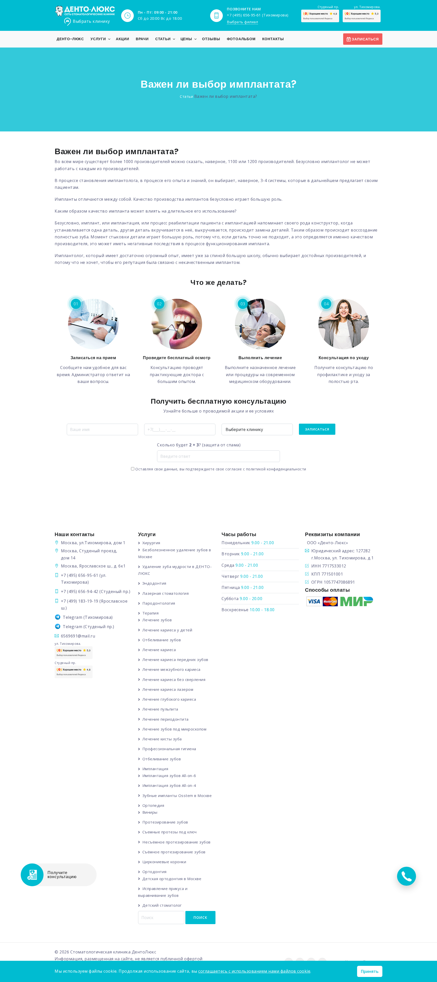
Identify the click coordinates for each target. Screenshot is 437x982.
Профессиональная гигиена (169, 748)
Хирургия (151, 542)
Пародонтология (158, 603)
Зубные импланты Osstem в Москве (177, 795)
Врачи (142, 38)
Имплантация (155, 768)
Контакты (273, 38)
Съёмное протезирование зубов (174, 851)
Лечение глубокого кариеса (169, 699)
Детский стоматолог (162, 905)
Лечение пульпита (160, 709)
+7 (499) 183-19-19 (79, 601)
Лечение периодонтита (165, 719)
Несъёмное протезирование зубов (176, 841)
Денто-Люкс (70, 38)
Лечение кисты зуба (162, 738)
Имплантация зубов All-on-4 (169, 785)
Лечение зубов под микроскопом (174, 729)
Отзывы (211, 38)
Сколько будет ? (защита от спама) (199, 445)
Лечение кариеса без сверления (173, 679)
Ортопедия (153, 805)
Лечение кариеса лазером (167, 689)
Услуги (98, 38)
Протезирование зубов (165, 822)
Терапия (150, 612)
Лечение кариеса (159, 649)
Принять (370, 971)
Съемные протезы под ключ (169, 831)
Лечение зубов (157, 619)
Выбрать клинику (91, 21)
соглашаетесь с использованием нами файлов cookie (254, 971)
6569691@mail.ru (78, 636)
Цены (186, 38)
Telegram (72, 617)
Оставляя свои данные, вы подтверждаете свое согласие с (220, 469)
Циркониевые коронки (164, 861)
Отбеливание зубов (161, 639)
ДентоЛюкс (144, 952)
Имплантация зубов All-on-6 (169, 775)
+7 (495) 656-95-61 (79, 575)
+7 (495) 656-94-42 (79, 591)
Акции (122, 38)
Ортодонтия (154, 871)
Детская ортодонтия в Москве (171, 878)
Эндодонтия (154, 583)
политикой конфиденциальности (276, 469)
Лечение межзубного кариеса (171, 669)
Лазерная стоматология (165, 593)
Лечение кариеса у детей (167, 629)
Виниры (150, 812)
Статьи (163, 38)
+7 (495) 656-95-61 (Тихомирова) (258, 15)
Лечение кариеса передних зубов (175, 659)
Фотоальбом (241, 38)
